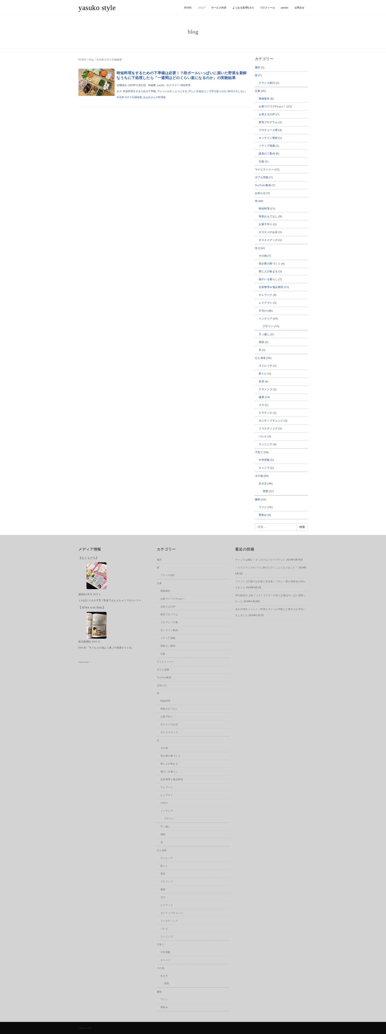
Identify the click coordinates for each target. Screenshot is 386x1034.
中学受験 (264, 459)
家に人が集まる (268, 271)
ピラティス (265, 412)
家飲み (263, 514)
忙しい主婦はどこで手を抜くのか (208, 91)
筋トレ (263, 373)
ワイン (263, 507)
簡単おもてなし (268, 216)
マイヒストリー (264, 169)
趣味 (257, 499)
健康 (261, 397)
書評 (257, 67)
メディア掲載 (267, 145)
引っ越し (264, 334)
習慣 (265, 491)
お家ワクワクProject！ (272, 106)
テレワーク (265, 294)
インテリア (265, 318)
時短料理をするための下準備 (139, 91)
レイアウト (265, 302)
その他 (263, 255)
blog (91, 59)
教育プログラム (268, 122)
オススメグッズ (268, 239)
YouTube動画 (263, 185)
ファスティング (268, 428)
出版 (261, 161)
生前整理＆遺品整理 (271, 287)
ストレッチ (265, 365)
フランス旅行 (267, 82)
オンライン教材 (268, 137)
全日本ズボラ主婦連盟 (129, 97)
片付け (263, 310)
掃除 (261, 342)
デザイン (268, 326)
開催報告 (264, 98)
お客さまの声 (267, 114)
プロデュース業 (268, 130)
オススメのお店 (268, 232)
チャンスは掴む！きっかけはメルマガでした (260, 559)
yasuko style (97, 8)
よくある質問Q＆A (243, 7)
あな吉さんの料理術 (154, 97)
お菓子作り (265, 224)
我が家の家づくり (269, 263)
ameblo (284, 7)
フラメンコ (265, 389)
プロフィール (267, 7)
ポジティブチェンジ (271, 420)
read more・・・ (87, 662)
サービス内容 (218, 7)
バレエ (263, 436)
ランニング (265, 444)
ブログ (201, 7)
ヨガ (261, 404)
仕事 (257, 90)
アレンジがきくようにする (172, 91)
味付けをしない (236, 91)
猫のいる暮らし (268, 279)
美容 (261, 381)
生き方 (263, 483)
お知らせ (260, 193)
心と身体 (260, 358)
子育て (259, 452)
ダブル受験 (262, 177)
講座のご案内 (267, 153)
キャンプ (264, 467)
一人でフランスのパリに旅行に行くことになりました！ (266, 567)
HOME (188, 7)
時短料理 (186, 85)
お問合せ (300, 7)
